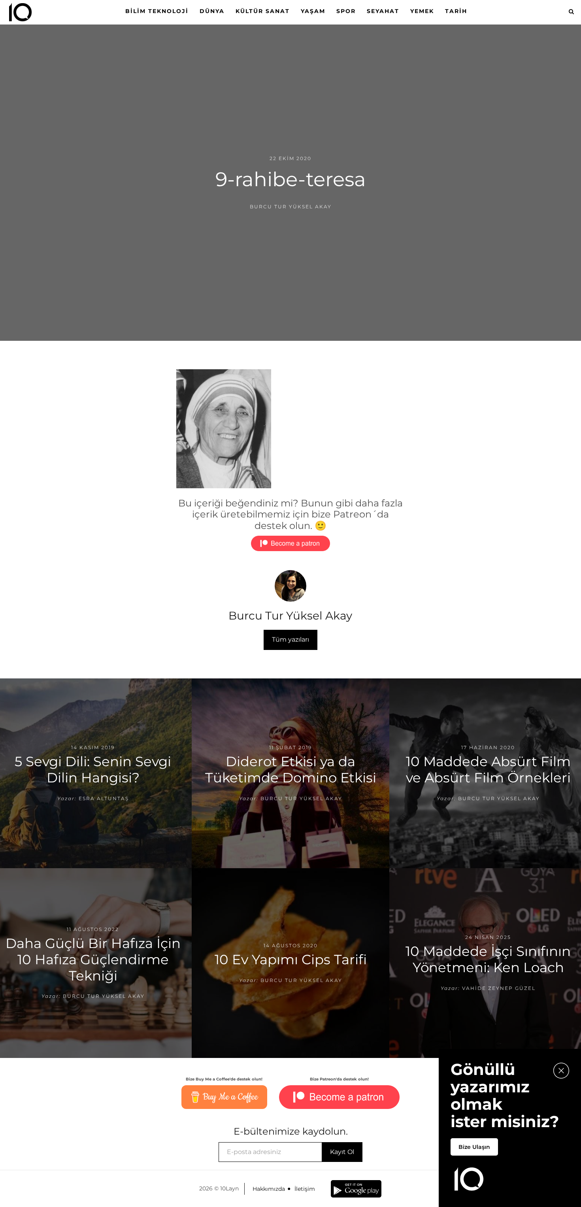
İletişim (304, 1188)
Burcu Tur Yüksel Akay (291, 207)
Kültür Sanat (263, 11)
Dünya (212, 11)
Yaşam (313, 11)
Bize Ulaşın (474, 1146)
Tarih (456, 11)
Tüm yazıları (290, 639)
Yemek (422, 11)
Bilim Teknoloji (157, 11)
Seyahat (383, 11)
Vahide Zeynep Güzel (499, 988)
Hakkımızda (269, 1188)
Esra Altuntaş (104, 798)
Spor (346, 11)
